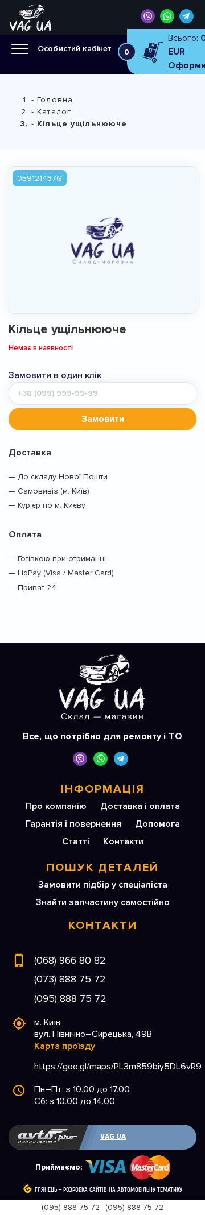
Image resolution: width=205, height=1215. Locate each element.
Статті (75, 841)
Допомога (157, 824)
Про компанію (56, 806)
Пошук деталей (102, 867)
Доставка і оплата (140, 806)
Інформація (103, 789)
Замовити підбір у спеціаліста (102, 884)
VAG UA (113, 1137)
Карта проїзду (64, 1046)
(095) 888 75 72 (70, 998)
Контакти (123, 841)
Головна (55, 100)
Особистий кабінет (75, 48)
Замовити (102, 419)
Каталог (54, 112)
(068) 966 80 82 (70, 960)
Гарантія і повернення (73, 824)
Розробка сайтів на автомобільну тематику (122, 1190)
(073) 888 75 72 (70, 979)
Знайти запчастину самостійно (103, 902)
